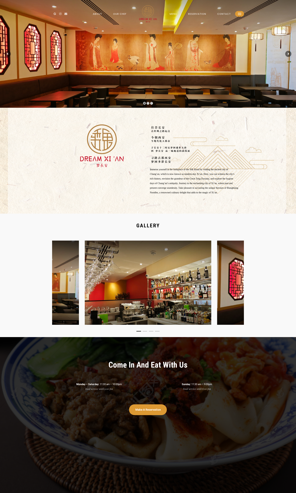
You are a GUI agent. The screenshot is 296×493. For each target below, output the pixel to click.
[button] (239, 14)
